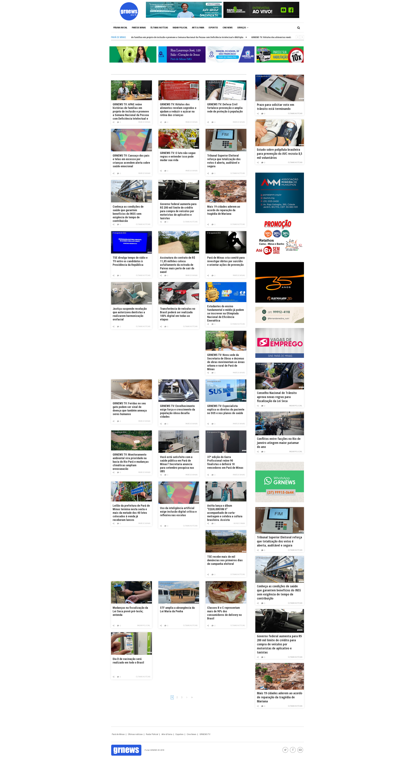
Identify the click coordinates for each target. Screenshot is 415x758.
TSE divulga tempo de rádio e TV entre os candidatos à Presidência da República (130, 261)
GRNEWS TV (205, 734)
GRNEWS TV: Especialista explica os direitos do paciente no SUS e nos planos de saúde (225, 409)
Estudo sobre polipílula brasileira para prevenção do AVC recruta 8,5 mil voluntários (279, 153)
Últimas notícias (159, 27)
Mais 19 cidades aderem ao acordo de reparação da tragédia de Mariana (223, 210)
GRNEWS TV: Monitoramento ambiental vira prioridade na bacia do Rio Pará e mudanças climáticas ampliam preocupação (131, 461)
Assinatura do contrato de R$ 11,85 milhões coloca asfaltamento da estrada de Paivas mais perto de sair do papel (177, 264)
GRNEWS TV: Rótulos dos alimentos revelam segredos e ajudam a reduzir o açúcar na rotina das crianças (178, 110)
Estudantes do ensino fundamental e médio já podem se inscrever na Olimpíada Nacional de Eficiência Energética (225, 313)
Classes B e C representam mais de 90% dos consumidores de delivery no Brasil (224, 613)
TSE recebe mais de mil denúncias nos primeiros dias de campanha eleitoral (225, 560)
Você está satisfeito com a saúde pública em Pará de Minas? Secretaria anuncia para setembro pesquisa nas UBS (177, 463)
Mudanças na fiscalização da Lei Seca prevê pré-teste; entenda (130, 611)
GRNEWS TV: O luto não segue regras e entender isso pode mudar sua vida (178, 156)
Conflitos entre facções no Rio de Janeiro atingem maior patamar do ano (279, 442)
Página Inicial (120, 27)
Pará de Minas (139, 27)
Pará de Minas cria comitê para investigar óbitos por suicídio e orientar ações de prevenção (226, 261)
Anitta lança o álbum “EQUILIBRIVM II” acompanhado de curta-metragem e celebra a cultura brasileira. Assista (224, 512)
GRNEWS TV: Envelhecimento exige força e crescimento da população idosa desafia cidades (177, 411)
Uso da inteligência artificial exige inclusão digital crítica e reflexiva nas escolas (178, 511)
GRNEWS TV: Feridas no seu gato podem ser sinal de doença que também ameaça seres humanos (130, 409)
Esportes (213, 27)
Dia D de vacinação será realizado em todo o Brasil (128, 660)
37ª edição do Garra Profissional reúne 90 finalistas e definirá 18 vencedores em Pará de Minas (225, 462)
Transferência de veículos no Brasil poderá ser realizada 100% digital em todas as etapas (177, 314)
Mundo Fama (239, 523)
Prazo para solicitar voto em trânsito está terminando (275, 106)
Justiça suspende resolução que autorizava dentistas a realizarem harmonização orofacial (130, 314)
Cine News (228, 27)
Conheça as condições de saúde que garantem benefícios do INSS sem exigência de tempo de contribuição (128, 213)
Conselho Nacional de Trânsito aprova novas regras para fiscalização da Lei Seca (277, 397)
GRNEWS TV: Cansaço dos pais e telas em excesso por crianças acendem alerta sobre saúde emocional (131, 161)
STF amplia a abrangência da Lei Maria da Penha (177, 609)
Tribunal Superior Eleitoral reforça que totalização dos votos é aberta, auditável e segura (224, 161)
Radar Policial (180, 27)
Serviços (241, 27)
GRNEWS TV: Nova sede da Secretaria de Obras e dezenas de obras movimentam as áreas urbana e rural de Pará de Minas (226, 361)
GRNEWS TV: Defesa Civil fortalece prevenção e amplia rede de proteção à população (225, 108)
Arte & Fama (198, 27)
